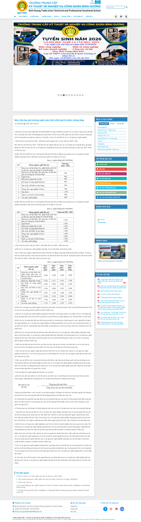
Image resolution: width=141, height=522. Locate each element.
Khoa (112, 123)
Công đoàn (101, 144)
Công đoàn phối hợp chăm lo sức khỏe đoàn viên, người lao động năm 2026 (110, 281)
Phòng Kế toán (102, 133)
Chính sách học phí (25, 482)
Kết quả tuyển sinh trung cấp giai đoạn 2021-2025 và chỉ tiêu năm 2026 (110, 323)
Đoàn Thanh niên (103, 146)
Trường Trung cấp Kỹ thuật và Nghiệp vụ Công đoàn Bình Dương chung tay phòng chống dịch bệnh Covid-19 (52, 491)
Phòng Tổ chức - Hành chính (107, 130)
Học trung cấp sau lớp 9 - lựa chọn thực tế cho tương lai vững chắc (111, 318)
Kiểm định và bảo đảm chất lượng (108, 149)
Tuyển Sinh (74, 509)
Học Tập (73, 511)
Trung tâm (120, 123)
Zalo (122, 509)
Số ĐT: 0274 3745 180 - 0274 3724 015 (27, 509)
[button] (58, 95)
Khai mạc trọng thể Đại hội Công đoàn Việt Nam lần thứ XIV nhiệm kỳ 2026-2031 (112, 287)
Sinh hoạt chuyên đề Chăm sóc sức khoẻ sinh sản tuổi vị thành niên (111, 301)
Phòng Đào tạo (102, 127)
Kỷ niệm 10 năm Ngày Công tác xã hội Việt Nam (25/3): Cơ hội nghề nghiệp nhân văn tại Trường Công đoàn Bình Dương (111, 307)
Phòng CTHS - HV (103, 135)
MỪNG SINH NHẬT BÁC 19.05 (111, 291)
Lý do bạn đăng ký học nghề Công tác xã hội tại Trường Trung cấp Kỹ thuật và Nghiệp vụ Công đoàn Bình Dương (53, 486)
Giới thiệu (23, 16)
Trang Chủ (73, 506)
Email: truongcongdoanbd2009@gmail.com (28, 511)
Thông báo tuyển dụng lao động (111, 297)
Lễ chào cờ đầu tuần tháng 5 (110, 294)
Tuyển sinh (34, 16)
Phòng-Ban (104, 123)
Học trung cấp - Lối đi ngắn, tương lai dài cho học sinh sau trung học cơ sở (112, 313)
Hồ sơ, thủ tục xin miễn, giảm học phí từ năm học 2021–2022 (40, 476)
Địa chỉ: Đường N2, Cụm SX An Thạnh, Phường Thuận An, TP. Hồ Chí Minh (38, 506)
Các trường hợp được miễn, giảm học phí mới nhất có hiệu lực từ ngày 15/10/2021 (48, 479)
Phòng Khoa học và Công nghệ (107, 138)
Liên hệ (89, 16)
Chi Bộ (100, 141)
